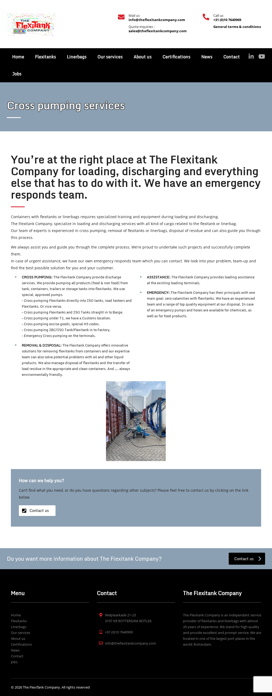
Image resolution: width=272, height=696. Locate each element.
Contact (231, 56)
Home (18, 56)
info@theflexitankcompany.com (157, 19)
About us (143, 56)
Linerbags (77, 56)
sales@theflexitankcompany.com (158, 31)
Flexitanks (45, 56)
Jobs (17, 73)
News (206, 56)
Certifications (176, 56)
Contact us (39, 510)
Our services (110, 56)
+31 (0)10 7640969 (227, 19)
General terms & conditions (237, 26)
